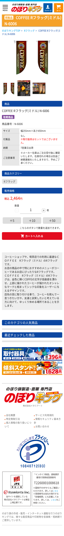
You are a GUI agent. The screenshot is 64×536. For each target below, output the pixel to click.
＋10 (32, 220)
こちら (55, 491)
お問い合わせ (42, 426)
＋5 (12, 220)
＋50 (52, 220)
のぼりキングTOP (11, 30)
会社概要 (10, 415)
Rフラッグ (29, 30)
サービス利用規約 (44, 415)
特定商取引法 (13, 418)
